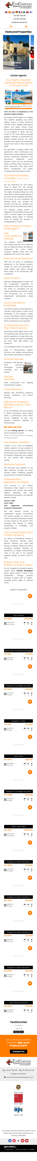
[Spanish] (9, 12)
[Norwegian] (27, 12)
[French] (20, 12)
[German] (16, 12)
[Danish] (31, 12)
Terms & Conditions (21, 1149)
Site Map (31, 1149)
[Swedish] (23, 12)
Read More (18, 1032)
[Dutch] (13, 12)
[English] (6, 12)
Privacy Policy (9, 1149)
